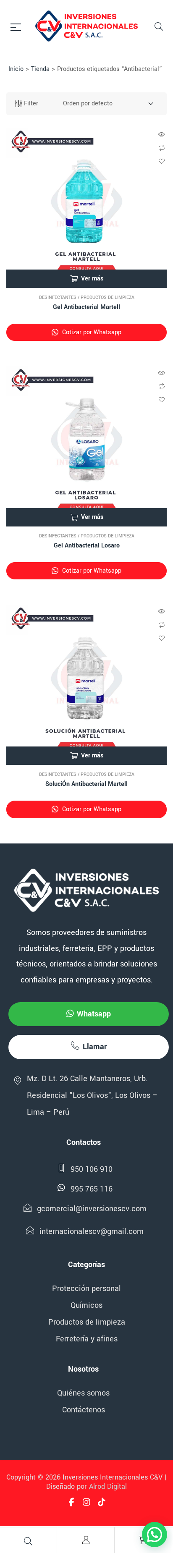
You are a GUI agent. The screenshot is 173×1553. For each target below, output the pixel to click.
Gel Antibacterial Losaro (87, 545)
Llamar (95, 1046)
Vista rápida (161, 134)
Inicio (16, 69)
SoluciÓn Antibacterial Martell (86, 784)
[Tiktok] (101, 1502)
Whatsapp (94, 1013)
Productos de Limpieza (107, 297)
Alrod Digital (108, 1486)
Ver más (92, 278)
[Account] (85, 1540)
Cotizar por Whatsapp (90, 332)
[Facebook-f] (71, 1502)
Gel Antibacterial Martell (86, 307)
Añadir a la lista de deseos (161, 161)
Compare (161, 148)
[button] (154, 1534)
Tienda (40, 69)
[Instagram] (86, 1502)
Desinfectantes (57, 297)
